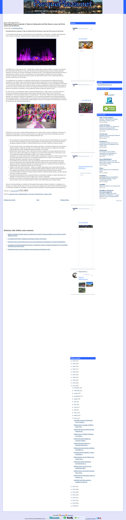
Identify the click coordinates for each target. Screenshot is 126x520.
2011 (74, 500)
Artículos (63, 515)
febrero (76, 415)
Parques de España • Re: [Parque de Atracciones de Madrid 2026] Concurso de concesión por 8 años (109, 128)
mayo (75, 407)
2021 (74, 374)
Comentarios (70, 515)
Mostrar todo (119, 200)
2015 (74, 489)
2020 (74, 377)
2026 (74, 361)
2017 (74, 385)
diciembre (77, 388)
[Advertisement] (63, 17)
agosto (76, 399)
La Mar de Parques (104, 125)
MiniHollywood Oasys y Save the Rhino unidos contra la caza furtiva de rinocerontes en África (109, 162)
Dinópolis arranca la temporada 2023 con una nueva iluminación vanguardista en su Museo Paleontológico (36, 242)
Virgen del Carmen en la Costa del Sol (109, 186)
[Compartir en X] (23, 190)
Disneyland (31, 194)
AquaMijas (102, 184)
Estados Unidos (48, 194)
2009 (74, 506)
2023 (74, 369)
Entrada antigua (64, 200)
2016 (74, 486)
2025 (74, 363)
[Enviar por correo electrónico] (20, 190)
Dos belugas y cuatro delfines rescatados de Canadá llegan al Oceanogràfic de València (108, 153)
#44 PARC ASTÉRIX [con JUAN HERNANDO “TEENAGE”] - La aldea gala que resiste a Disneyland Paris (109, 195)
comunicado (11, 194)
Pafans (101, 168)
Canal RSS (111, 95)
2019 (74, 380)
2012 (74, 497)
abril (75, 410)
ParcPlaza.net (103, 141)
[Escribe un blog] (22, 190)
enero (75, 418)
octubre (76, 393)
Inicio (37, 200)
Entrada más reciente (9, 200)
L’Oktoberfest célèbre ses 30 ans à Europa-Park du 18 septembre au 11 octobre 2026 (109, 144)
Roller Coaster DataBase (106, 117)
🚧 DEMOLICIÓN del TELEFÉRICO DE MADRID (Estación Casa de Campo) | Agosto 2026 (108, 178)
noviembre (77, 390)
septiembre (77, 396)
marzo (76, 412)
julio (75, 401)
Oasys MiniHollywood (105, 159)
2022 (74, 372)
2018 (74, 383)
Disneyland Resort (18, 28)
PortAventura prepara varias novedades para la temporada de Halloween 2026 (29, 249)
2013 (74, 495)
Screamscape (103, 134)
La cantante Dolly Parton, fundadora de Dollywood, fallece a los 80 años (27, 239)
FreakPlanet (102, 175)
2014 (74, 492)
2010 (74, 503)
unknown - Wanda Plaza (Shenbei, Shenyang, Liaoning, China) (108, 119)
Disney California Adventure (21, 194)
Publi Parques (103, 150)
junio (75, 404)
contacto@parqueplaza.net (104, 84)
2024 (74, 366)
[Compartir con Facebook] (25, 190)
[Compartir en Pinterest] (27, 190)
